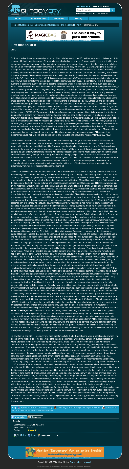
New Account (81, 13)
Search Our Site (83, 6)
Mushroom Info (38, 18)
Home (18, 18)
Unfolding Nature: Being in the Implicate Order (79, 407)
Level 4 (77, 25)
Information (20, 417)
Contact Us (103, 13)
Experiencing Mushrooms (47, 25)
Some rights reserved (80, 462)
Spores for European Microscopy (36, 407)
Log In (92, 13)
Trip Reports (67, 25)
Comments (36, 417)
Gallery (78, 18)
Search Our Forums (101, 6)
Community (58, 18)
